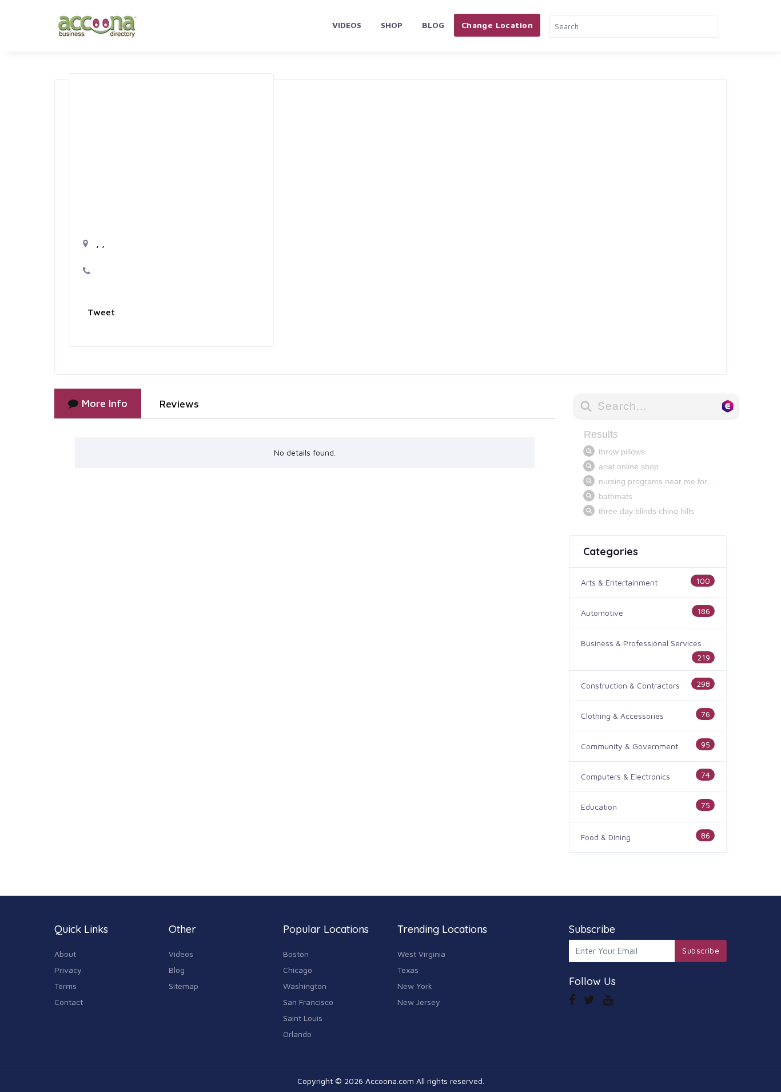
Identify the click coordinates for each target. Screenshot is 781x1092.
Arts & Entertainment (619, 582)
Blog (433, 25)
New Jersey (418, 1002)
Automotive (602, 613)
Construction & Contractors (630, 685)
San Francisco (308, 1002)
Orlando (297, 1034)
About (65, 954)
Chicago (297, 970)
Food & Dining (606, 837)
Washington (304, 986)
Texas (408, 970)
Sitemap (183, 986)
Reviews (179, 404)
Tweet (101, 312)
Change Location (497, 25)
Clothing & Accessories (622, 716)
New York (414, 986)
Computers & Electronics (625, 776)
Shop (392, 25)
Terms (65, 986)
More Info (104, 403)
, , (99, 243)
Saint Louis (302, 1018)
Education (599, 807)
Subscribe (700, 950)
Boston (296, 954)
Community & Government (629, 746)
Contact (68, 1002)
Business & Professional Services (641, 643)
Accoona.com (389, 1081)
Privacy (68, 970)
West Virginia (421, 954)
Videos (346, 25)
